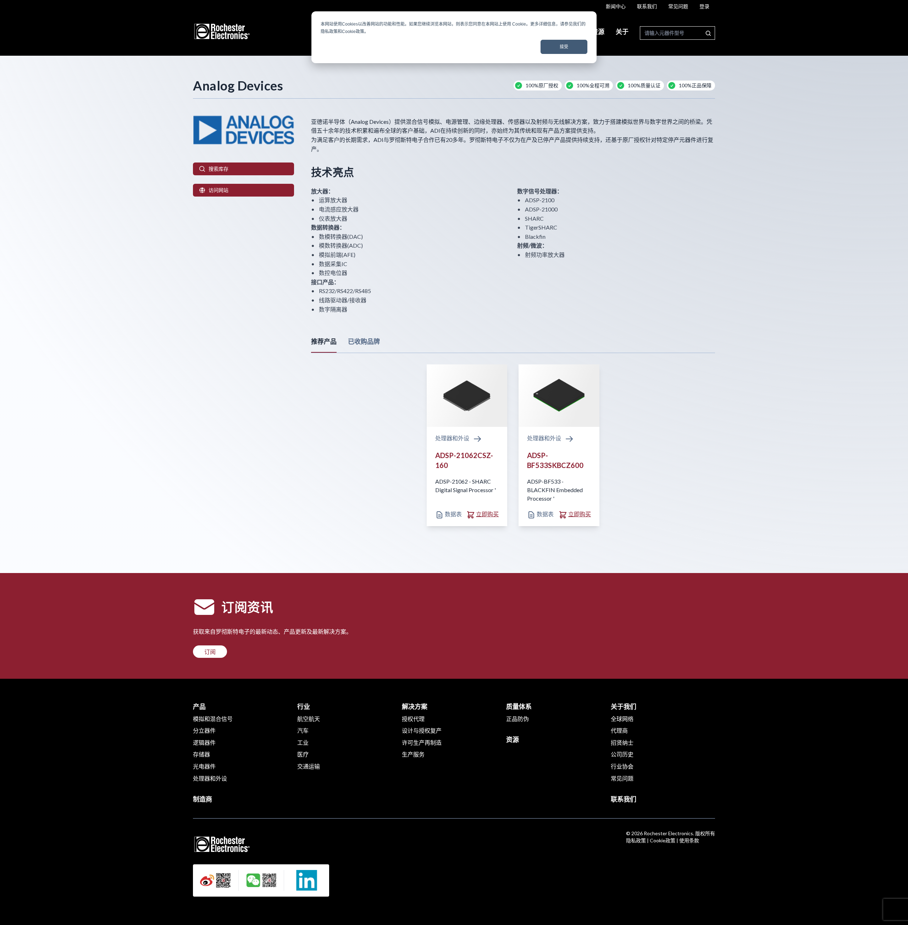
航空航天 (308, 718)
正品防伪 (517, 718)
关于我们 (623, 706)
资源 (598, 31)
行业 (303, 706)
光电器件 (204, 766)
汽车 (303, 730)
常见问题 (678, 6)
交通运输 (308, 766)
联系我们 (647, 6)
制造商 (202, 799)
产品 (199, 706)
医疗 (303, 754)
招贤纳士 (622, 742)
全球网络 (622, 718)
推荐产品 (324, 341)
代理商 (619, 730)
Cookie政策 (662, 840)
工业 (303, 742)
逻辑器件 (204, 742)
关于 (622, 31)
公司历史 (622, 754)
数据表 (453, 514)
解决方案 (414, 706)
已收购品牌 (364, 341)
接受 (564, 46)
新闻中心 (616, 6)
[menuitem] (615, 6)
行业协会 (622, 766)
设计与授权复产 (422, 730)
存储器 (201, 754)
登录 (704, 6)
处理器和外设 (452, 438)
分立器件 (204, 730)
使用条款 (689, 840)
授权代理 (413, 718)
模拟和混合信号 (213, 718)
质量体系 (519, 706)
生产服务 (413, 754)
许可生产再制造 (422, 742)
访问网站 (218, 190)
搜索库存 (218, 169)
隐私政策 (636, 840)
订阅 (210, 651)
